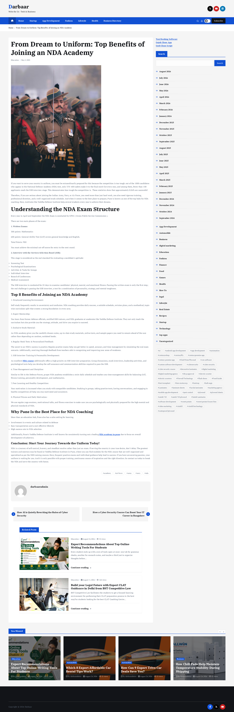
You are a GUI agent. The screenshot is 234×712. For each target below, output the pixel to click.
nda (147, 473)
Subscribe (218, 20)
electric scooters (165, 378)
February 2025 (166, 186)
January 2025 (165, 192)
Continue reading (80, 567)
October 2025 (165, 135)
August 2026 (165, 71)
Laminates (163, 388)
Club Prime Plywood (188, 360)
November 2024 (166, 205)
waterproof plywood (166, 411)
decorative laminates (189, 369)
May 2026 (163, 90)
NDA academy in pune (109, 434)
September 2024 (167, 218)
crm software (207, 360)
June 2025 (164, 160)
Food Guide (217, 378)
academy (107, 473)
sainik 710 (162, 397)
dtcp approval (188, 374)
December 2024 (166, 199)
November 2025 (166, 128)
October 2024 (165, 211)
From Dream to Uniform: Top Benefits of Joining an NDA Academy (44, 27)
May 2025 (163, 167)
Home (21, 20)
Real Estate (164, 309)
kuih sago (208, 383)
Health (95, 20)
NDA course (28, 360)
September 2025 (167, 141)
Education (15, 60)
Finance (163, 264)
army (130, 473)
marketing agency (215, 388)
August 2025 (165, 148)
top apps (163, 335)
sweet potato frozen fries (206, 401)
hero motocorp (181, 383)
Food (161, 271)
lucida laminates (196, 388)
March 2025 (164, 179)
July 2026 (163, 78)
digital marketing (167, 245)
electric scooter (206, 374)
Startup (33, 20)
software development (167, 401)
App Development (51, 20)
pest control (188, 392)
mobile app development (168, 392)
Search (161, 53)
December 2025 (166, 122)
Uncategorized (166, 341)
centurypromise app (197, 355)
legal (161, 296)
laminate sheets (179, 388)
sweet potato (187, 401)
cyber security (209, 364)
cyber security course (167, 369)
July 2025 (163, 154)
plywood (202, 392)
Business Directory (112, 20)
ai (159, 350)
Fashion (69, 20)
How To (163, 290)
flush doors (203, 378)
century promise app (167, 360)
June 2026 (164, 84)
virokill (179, 406)
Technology (164, 328)
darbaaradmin (39, 486)
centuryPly (179, 355)
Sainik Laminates (199, 397)
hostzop (196, 383)
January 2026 (165, 116)
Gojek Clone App (164, 42)
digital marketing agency (168, 374)
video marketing (165, 406)
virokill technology (195, 406)
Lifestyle (82, 20)
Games (162, 277)
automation (214, 350)
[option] (35, 658)
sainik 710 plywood (179, 397)
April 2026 (164, 97)
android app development (176, 350)
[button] (220, 632)
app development (198, 350)
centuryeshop (164, 355)
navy (138, 473)
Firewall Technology (185, 378)
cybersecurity (193, 364)
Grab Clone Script (164, 45)
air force (119, 473)
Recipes (163, 315)
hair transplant (164, 383)
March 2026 (164, 103)
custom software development (170, 364)
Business (163, 239)
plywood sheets (217, 392)
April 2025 (164, 173)
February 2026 (166, 109)
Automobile (165, 233)
